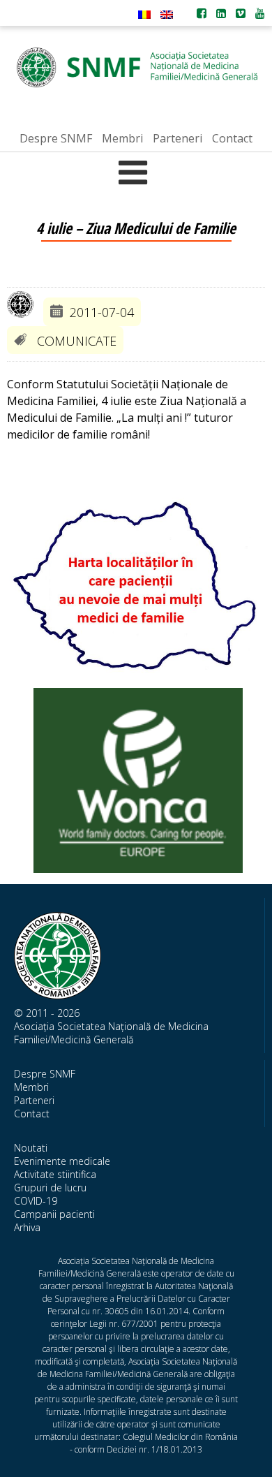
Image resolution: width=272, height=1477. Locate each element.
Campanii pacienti (54, 1214)
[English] (166, 14)
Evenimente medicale (62, 1161)
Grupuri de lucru (50, 1187)
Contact (32, 1113)
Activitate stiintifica (55, 1174)
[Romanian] (144, 14)
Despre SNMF (44, 1073)
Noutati (30, 1147)
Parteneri (34, 1100)
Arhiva (27, 1227)
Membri (31, 1087)
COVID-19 (35, 1200)
